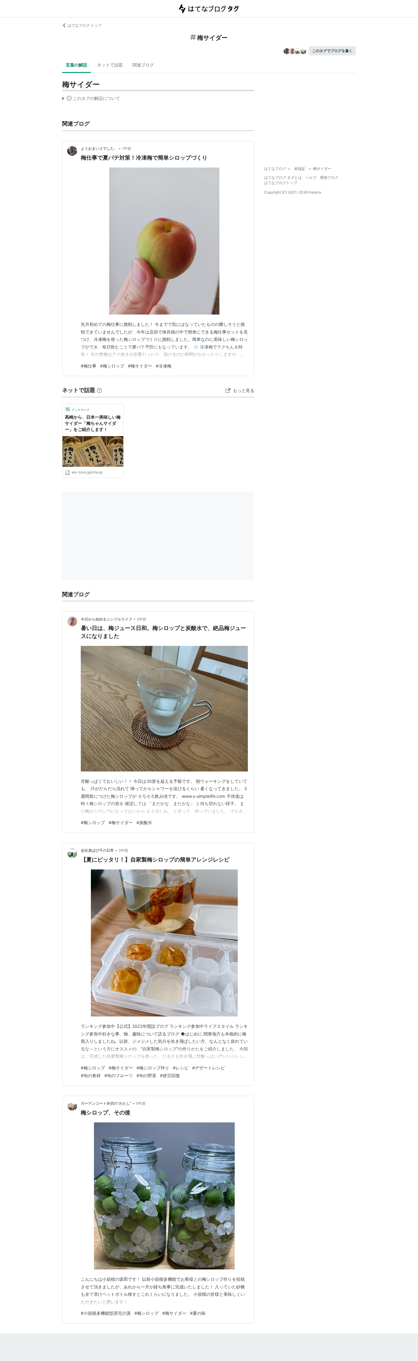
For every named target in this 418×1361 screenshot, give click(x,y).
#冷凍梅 (163, 365)
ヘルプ (310, 177)
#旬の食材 (91, 1075)
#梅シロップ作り (152, 1067)
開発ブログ (329, 177)
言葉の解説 (76, 64)
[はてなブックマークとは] (99, 390)
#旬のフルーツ (118, 1075)
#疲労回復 (170, 1075)
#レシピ (180, 1067)
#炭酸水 (144, 822)
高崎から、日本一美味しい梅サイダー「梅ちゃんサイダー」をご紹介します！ (93, 423)
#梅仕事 (88, 365)
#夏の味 (198, 1313)
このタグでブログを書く (332, 50)
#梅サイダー (140, 365)
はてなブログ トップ (85, 25)
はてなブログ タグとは (283, 177)
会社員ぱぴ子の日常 (97, 850)
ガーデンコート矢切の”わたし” (106, 1103)
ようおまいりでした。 (99, 148)
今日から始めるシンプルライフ (106, 619)
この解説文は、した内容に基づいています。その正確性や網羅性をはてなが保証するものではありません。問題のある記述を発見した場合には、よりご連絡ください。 (91, 100)
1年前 (126, 148)
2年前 (141, 619)
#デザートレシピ (208, 1067)
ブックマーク (77, 409)
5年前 (141, 1103)
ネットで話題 (110, 64)
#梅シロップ (112, 365)
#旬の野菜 (146, 1075)
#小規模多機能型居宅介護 (106, 1313)
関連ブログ (143, 64)
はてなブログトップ (280, 182)
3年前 (123, 850)
